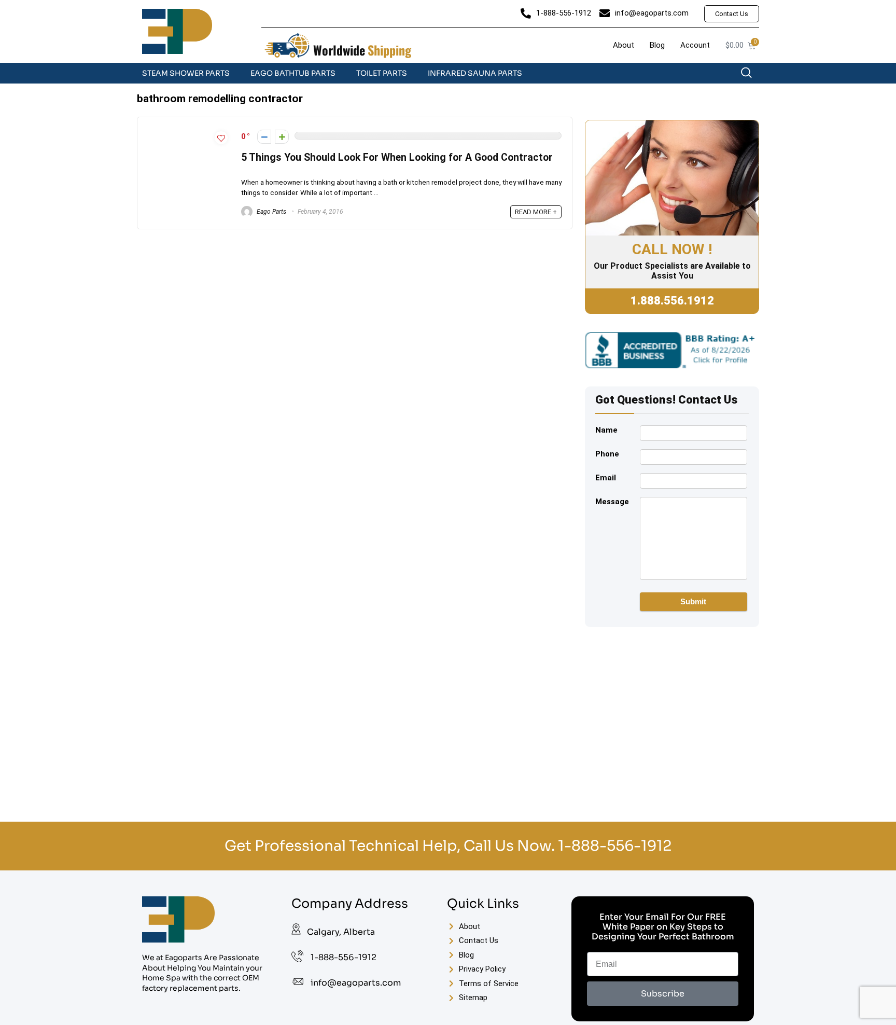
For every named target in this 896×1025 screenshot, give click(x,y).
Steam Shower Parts (186, 73)
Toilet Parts (381, 73)
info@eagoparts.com (356, 982)
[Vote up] (282, 137)
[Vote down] (264, 137)
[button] (751, 75)
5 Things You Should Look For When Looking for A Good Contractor (397, 157)
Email (605, 477)
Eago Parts (270, 211)
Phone (607, 454)
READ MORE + (536, 212)
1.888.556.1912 (672, 300)
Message (612, 501)
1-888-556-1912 (614, 846)
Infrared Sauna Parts (475, 73)
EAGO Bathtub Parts (292, 73)
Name (606, 430)
